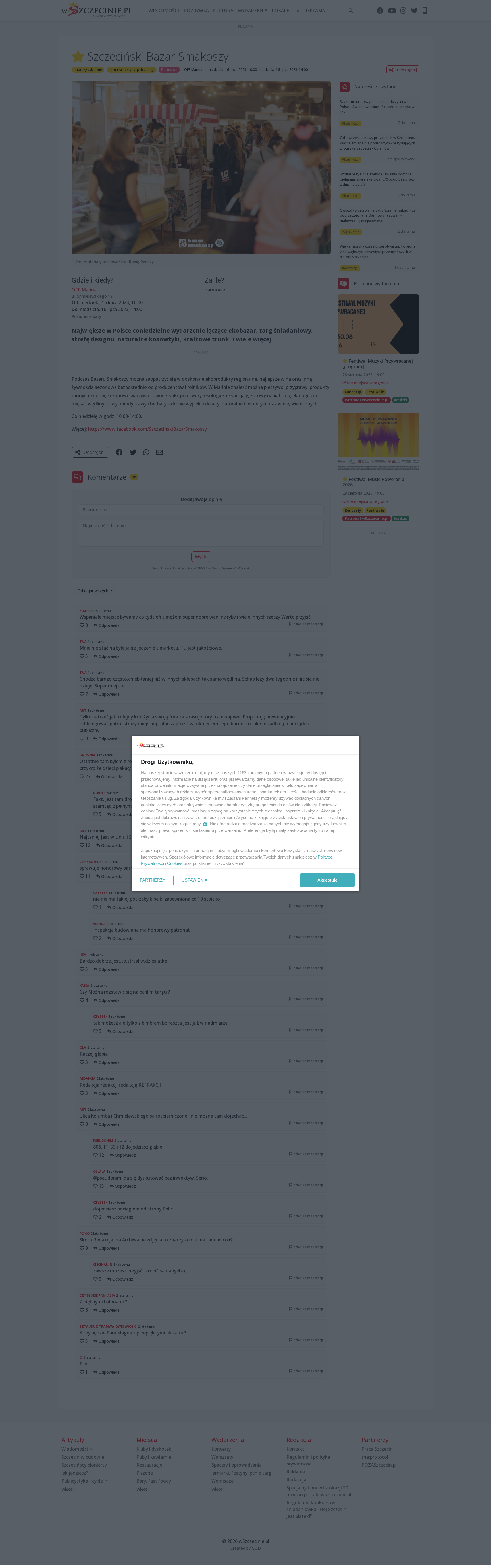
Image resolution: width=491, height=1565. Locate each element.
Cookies (174, 863)
